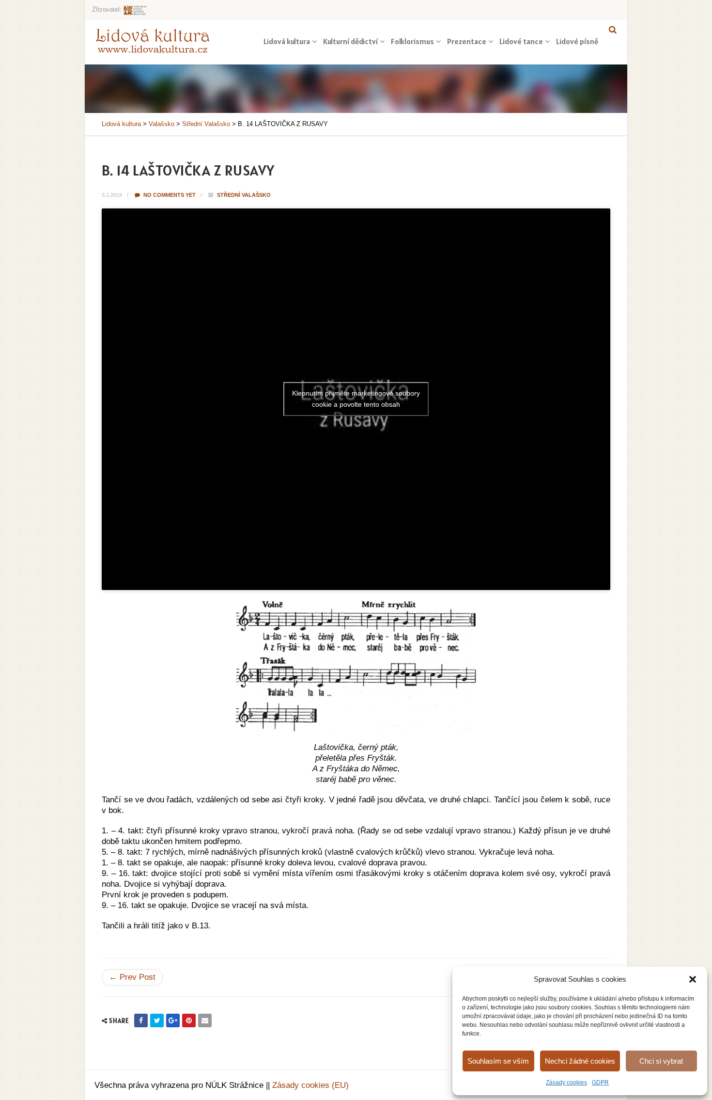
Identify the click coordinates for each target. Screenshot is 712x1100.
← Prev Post (132, 977)
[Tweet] (157, 1020)
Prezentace (466, 41)
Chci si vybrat (661, 1061)
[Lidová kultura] (152, 40)
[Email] (205, 1020)
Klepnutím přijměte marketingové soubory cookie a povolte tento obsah (356, 398)
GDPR (600, 1082)
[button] (692, 979)
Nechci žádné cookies (580, 1061)
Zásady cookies (566, 1082)
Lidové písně (577, 41)
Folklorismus (412, 41)
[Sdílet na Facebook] (141, 1020)
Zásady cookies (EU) (310, 1085)
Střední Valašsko (244, 195)
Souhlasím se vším (498, 1061)
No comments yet (169, 195)
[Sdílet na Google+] (173, 1020)
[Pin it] (189, 1020)
